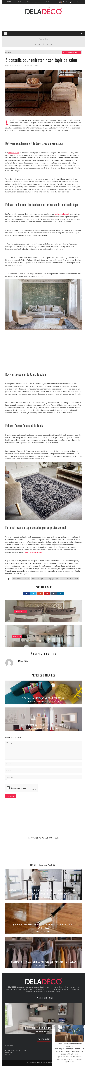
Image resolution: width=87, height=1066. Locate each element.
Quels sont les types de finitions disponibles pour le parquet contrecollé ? (44, 926)
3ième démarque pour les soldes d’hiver (43, 725)
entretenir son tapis (21, 578)
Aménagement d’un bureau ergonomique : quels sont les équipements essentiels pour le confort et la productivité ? (43, 892)
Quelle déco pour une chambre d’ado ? (43, 1027)
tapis (63, 578)
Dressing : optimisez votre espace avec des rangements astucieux (47, 2)
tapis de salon (13, 152)
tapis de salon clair (62, 214)
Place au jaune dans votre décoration (43, 698)
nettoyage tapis (52, 578)
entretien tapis (38, 578)
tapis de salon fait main (34, 552)
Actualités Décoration (71, 52)
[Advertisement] (44, 22)
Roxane (29, 65)
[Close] (54, 1027)
